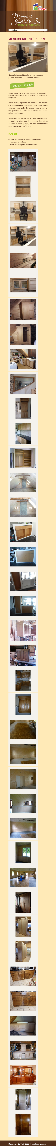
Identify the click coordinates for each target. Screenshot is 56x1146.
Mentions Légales (39, 1144)
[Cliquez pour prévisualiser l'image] (28, 57)
